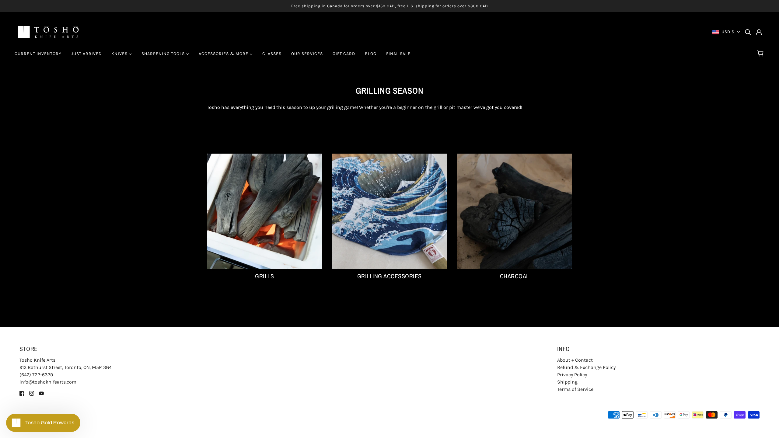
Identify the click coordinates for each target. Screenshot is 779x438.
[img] (747, 32)
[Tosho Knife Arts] (48, 31)
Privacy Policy (572, 374)
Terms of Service (575, 389)
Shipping (567, 382)
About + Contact (575, 360)
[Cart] (761, 53)
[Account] (758, 32)
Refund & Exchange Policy (586, 367)
